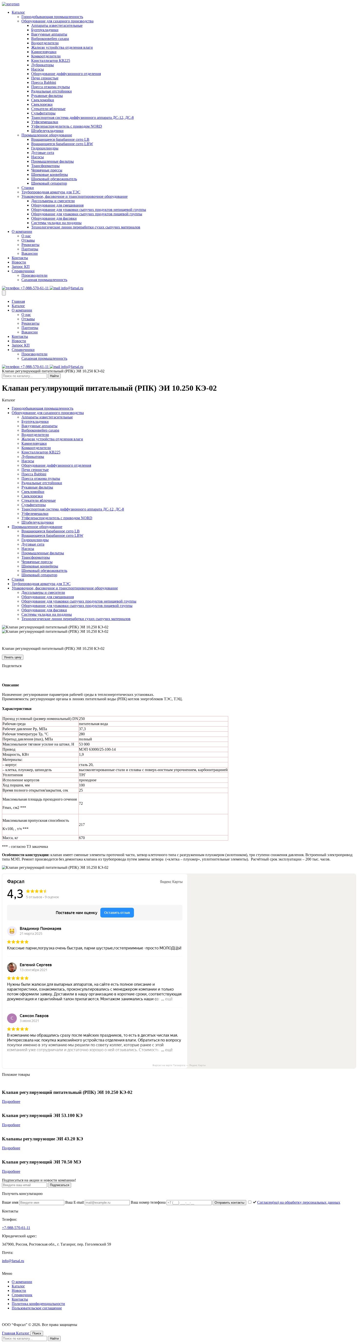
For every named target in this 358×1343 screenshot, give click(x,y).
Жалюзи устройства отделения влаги (62, 47)
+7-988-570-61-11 (34, 288)
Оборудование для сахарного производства (57, 21)
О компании (22, 231)
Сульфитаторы (43, 113)
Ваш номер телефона (149, 1202)
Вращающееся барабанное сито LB (60, 139)
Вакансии (29, 253)
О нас (26, 236)
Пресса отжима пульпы (50, 87)
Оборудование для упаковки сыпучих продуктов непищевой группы (88, 210)
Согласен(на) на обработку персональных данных (298, 1202)
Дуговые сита (42, 153)
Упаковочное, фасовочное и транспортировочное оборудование (74, 196)
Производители (34, 275)
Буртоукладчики (44, 30)
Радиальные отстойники (51, 91)
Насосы (37, 69)
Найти (54, 376)
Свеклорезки (42, 104)
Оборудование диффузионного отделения (66, 74)
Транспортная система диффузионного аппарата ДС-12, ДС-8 (82, 117)
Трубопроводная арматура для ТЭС (50, 192)
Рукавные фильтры (47, 96)
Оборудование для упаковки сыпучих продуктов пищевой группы (86, 214)
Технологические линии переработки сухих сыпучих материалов (85, 227)
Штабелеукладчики (47, 131)
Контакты (20, 258)
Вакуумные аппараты (49, 34)
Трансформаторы (45, 166)
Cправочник (22, 1295)
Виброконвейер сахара (50, 39)
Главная (18, 301)
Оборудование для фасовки (54, 218)
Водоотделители (45, 43)
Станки (27, 188)
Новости (19, 262)
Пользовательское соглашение (37, 1308)
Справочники (23, 271)
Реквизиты (30, 245)
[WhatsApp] (25, 675)
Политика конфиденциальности (38, 1304)
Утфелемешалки (44, 122)
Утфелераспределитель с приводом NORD (66, 126)
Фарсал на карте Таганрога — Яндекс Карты (179, 1065)
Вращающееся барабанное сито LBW (62, 144)
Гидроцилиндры (44, 148)
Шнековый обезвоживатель (54, 179)
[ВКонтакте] (5, 675)
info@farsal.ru (71, 288)
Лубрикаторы (42, 65)
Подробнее (11, 1101)
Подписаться (59, 1185)
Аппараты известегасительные (57, 25)
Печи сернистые (44, 78)
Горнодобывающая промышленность (52, 17)
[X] (18, 675)
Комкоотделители (46, 56)
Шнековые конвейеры (49, 174)
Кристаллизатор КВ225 (50, 60)
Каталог (18, 12)
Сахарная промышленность (44, 280)
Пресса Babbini (43, 82)
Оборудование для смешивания (57, 205)
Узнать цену (12, 657)
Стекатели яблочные (48, 109)
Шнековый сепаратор (49, 183)
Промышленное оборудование (46, 135)
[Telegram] (12, 675)
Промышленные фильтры (52, 161)
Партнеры (29, 249)
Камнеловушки (44, 52)
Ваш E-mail (75, 1202)
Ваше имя (10, 1202)
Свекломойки (42, 100)
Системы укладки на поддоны (56, 223)
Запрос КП (21, 267)
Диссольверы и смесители (53, 201)
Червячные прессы (46, 170)
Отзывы (28, 240)
